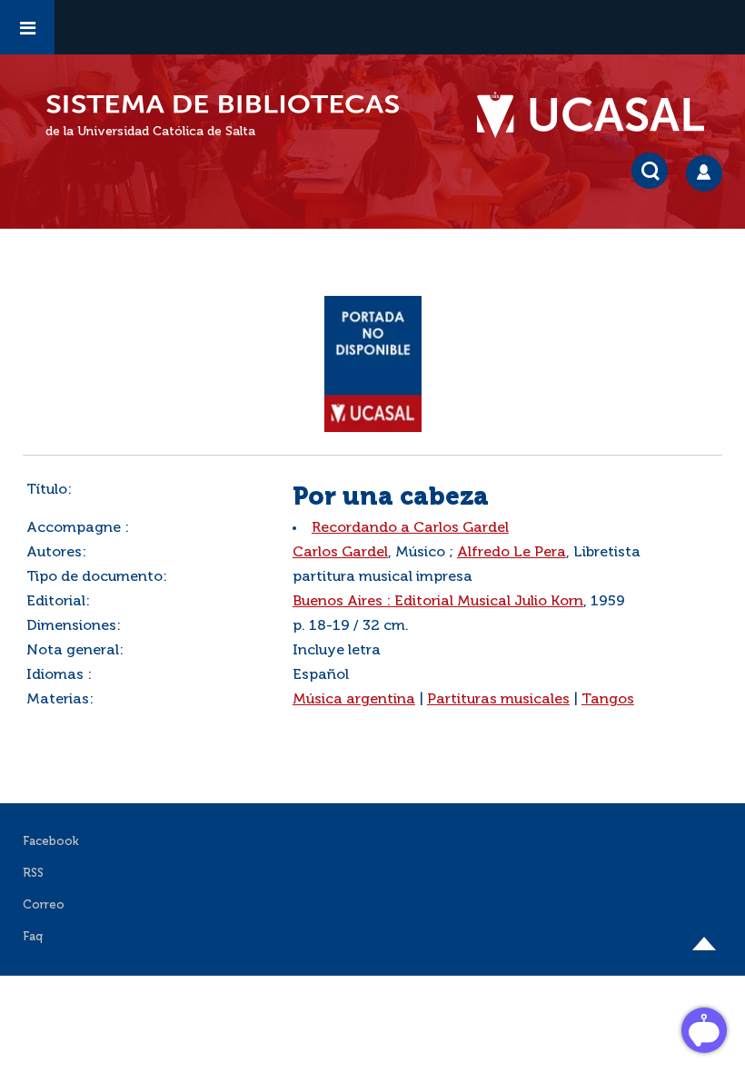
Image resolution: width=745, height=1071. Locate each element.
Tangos (607, 700)
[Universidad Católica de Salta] (599, 115)
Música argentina (354, 700)
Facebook (51, 842)
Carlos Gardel (340, 552)
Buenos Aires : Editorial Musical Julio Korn (438, 601)
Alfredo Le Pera (511, 552)
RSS (33, 873)
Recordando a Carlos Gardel (410, 528)
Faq (33, 937)
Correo (44, 905)
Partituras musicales (498, 700)
